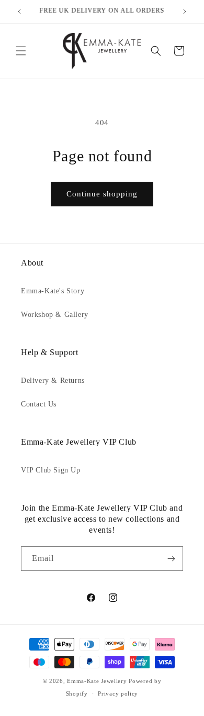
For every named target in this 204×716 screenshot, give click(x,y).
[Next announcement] (184, 11)
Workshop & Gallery (54, 314)
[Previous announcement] (19, 11)
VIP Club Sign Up (51, 470)
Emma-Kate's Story (52, 291)
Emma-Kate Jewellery (97, 681)
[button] (20, 50)
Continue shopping (102, 194)
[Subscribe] (171, 558)
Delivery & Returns (53, 380)
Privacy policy (118, 693)
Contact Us (38, 404)
